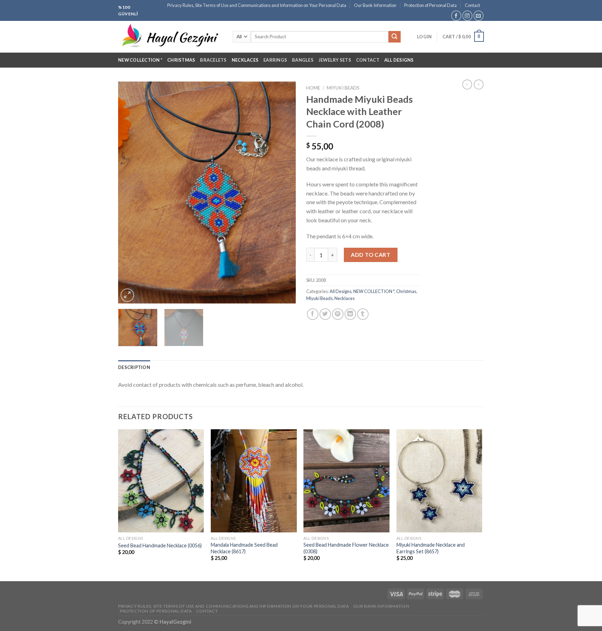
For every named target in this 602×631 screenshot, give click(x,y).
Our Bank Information (375, 5)
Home (313, 88)
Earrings (275, 60)
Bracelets (213, 60)
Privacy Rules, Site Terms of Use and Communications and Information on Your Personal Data (256, 5)
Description (134, 367)
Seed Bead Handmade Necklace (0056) (160, 545)
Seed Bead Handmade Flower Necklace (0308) (346, 548)
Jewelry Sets (334, 60)
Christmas (181, 60)
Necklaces (245, 60)
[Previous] (130, 192)
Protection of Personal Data (430, 5)
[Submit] (394, 37)
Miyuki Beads (343, 88)
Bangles (303, 60)
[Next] (283, 192)
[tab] (134, 367)
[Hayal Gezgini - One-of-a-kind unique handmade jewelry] (170, 37)
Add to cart (370, 254)
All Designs (399, 60)
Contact (472, 5)
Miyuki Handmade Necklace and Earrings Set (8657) (430, 548)
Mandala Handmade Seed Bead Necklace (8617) (244, 548)
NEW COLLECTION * (140, 60)
